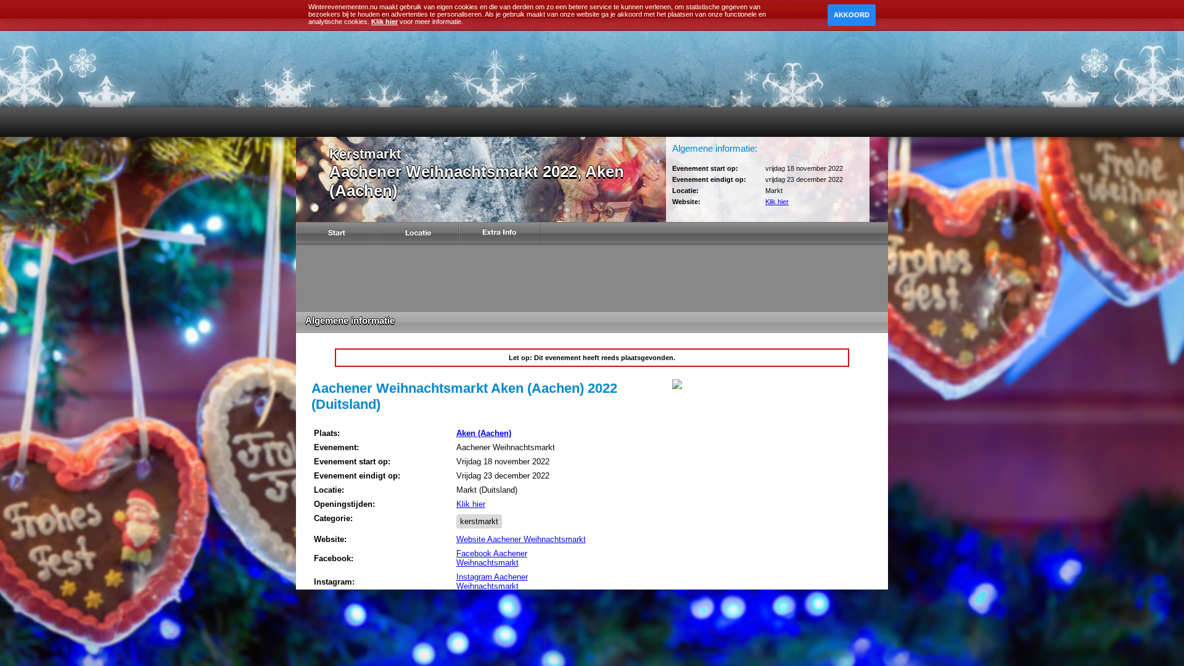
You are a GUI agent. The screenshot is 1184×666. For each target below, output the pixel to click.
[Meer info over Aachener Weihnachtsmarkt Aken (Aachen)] (677, 386)
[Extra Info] (499, 235)
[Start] (336, 235)
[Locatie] (418, 235)
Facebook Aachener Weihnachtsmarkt (491, 558)
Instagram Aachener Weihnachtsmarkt (492, 581)
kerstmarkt (479, 521)
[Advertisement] (592, 278)
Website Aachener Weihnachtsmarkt (521, 539)
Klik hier (777, 201)
